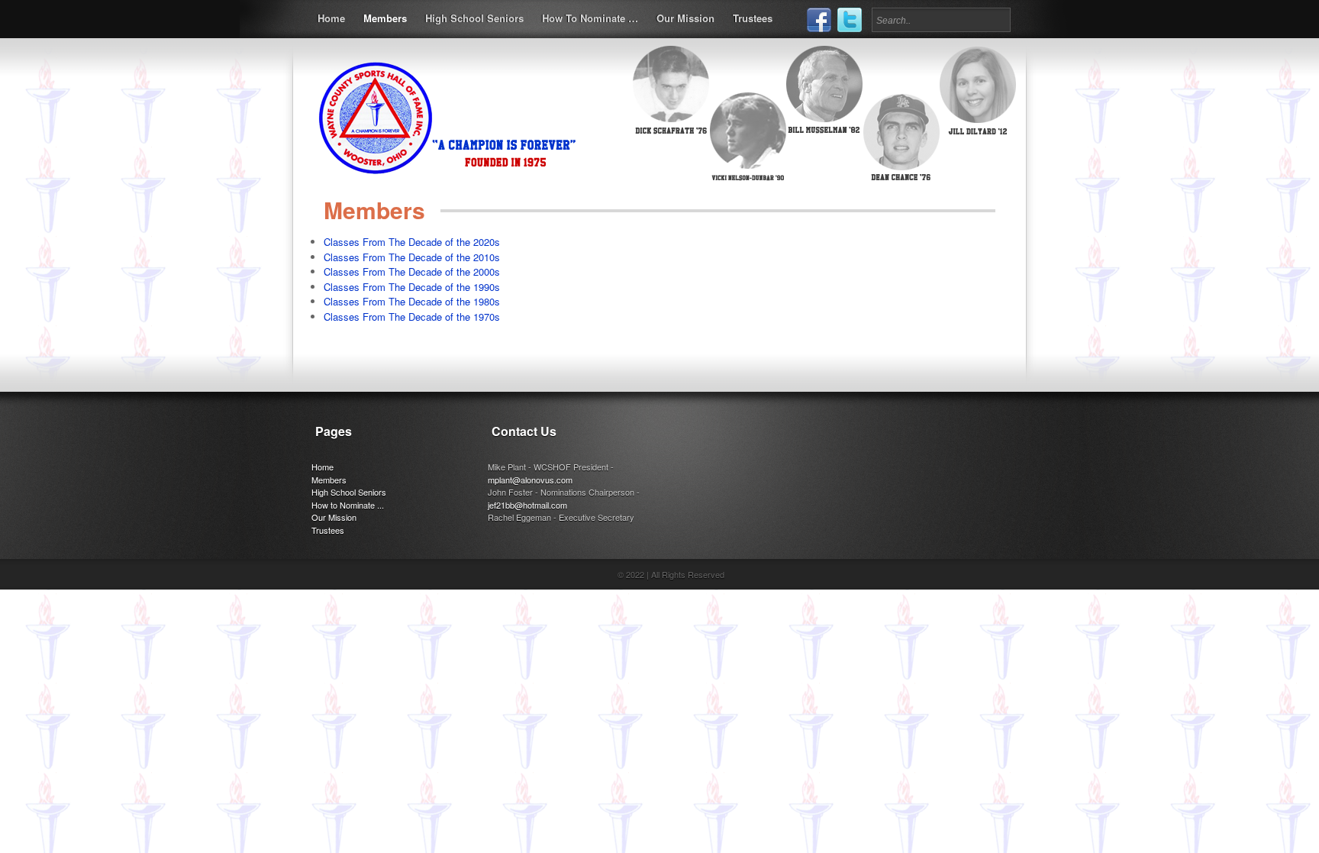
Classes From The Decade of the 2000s (412, 271)
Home (331, 18)
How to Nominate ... (347, 505)
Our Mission (685, 18)
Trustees (752, 18)
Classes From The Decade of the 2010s (412, 257)
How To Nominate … (590, 18)
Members (385, 18)
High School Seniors (474, 18)
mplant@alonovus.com (530, 479)
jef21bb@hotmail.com (527, 505)
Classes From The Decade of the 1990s (412, 286)
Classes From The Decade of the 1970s (412, 316)
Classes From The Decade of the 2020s (412, 241)
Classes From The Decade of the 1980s (412, 301)
